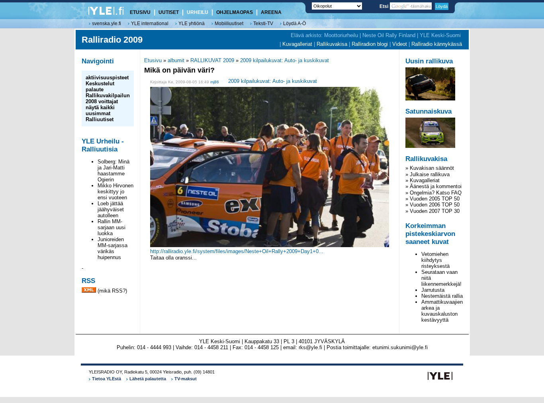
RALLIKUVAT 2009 (212, 60)
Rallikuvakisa (332, 44)
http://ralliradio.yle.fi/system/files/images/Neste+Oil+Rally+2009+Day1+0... (236, 251)
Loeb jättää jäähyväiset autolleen (111, 209)
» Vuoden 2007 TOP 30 (432, 211)
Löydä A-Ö (294, 23)
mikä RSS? (112, 291)
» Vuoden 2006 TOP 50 (432, 205)
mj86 (214, 82)
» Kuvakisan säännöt (429, 168)
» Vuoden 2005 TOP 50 (432, 199)
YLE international (149, 23)
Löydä (442, 6)
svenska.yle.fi (106, 23)
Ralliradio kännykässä (436, 44)
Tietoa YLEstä (106, 378)
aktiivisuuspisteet (107, 78)
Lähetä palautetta (147, 378)
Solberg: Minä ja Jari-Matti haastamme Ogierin (113, 171)
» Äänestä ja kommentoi (433, 186)
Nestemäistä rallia (442, 296)
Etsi (384, 6)
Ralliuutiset (99, 119)
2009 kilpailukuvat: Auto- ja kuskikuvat (284, 60)
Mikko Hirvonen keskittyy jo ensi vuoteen (115, 192)
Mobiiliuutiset (229, 23)
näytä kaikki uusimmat (100, 110)
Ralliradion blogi (370, 44)
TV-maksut (185, 378)
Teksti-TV (263, 23)
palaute (95, 89)
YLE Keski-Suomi (440, 35)
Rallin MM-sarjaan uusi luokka (111, 227)
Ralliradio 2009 (112, 40)
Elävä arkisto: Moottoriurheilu (324, 35)
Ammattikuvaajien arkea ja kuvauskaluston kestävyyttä (442, 311)
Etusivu (153, 60)
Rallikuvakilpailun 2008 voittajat (108, 98)
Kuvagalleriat (297, 44)
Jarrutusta (432, 290)
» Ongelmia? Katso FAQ (433, 193)
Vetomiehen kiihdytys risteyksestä (435, 260)
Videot (399, 44)
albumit (176, 60)
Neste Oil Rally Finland (388, 35)
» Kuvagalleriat (422, 180)
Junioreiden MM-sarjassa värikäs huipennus (112, 248)
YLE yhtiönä (191, 23)
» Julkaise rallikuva (427, 174)
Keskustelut (100, 83)
